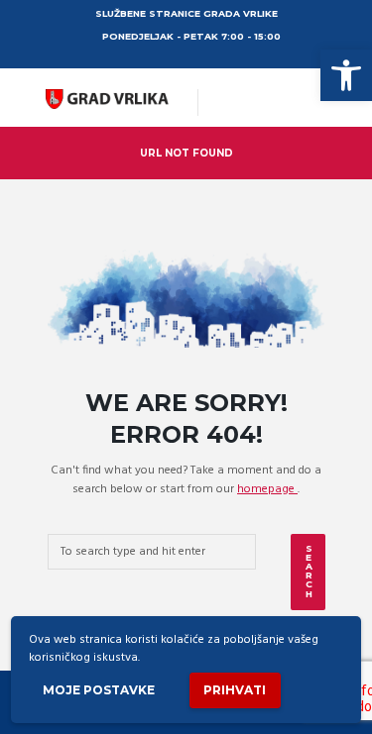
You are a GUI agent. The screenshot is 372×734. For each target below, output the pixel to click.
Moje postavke (99, 689)
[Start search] (307, 572)
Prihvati (234, 689)
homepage (267, 489)
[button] (346, 75)
